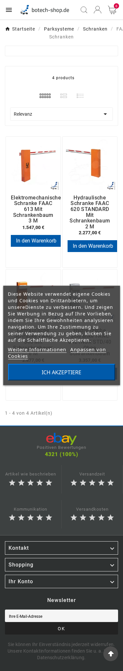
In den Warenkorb (36, 241)
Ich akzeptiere (61, 372)
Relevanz (61, 114)
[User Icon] (97, 9)
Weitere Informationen (37, 349)
